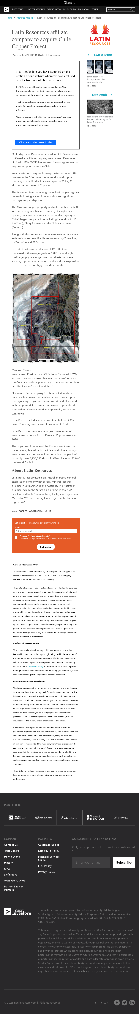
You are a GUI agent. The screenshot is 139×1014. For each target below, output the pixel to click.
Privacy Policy (46, 871)
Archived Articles (25, 17)
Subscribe (45, 547)
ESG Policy (45, 866)
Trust (95, 9)
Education (83, 9)
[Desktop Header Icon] (8, 9)
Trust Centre (11, 850)
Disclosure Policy (35, 666)
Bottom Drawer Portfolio (13, 888)
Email (17, 527)
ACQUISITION (36, 511)
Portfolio (17, 9)
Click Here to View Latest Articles (35, 142)
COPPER (23, 511)
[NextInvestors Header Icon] (69, 2)
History (8, 862)
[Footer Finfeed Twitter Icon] (124, 1002)
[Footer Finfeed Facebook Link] (117, 1002)
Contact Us (11, 844)
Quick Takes (69, 9)
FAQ (7, 868)
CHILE (48, 511)
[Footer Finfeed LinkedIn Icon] (132, 1002)
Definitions (10, 874)
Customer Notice (48, 844)
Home (9, 17)
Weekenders (54, 9)
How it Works (12, 856)
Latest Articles (36, 9)
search (131, 9)
